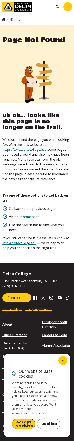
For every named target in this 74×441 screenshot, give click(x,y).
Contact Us (17, 297)
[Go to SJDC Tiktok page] (68, 297)
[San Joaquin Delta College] (28, 7)
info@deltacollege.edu (19, 243)
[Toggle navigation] (67, 6)
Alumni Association (56, 345)
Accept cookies (25, 424)
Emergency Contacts (38, 309)
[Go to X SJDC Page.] (43, 297)
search (57, 6)
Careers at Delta (54, 335)
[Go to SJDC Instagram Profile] (51, 297)
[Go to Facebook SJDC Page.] (35, 297)
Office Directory (14, 335)
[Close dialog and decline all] (62, 360)
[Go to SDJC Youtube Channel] (59, 297)
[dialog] (37, 395)
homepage (31, 216)
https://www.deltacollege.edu (24, 149)
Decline (49, 423)
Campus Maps (12, 309)
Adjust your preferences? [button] (28, 413)
